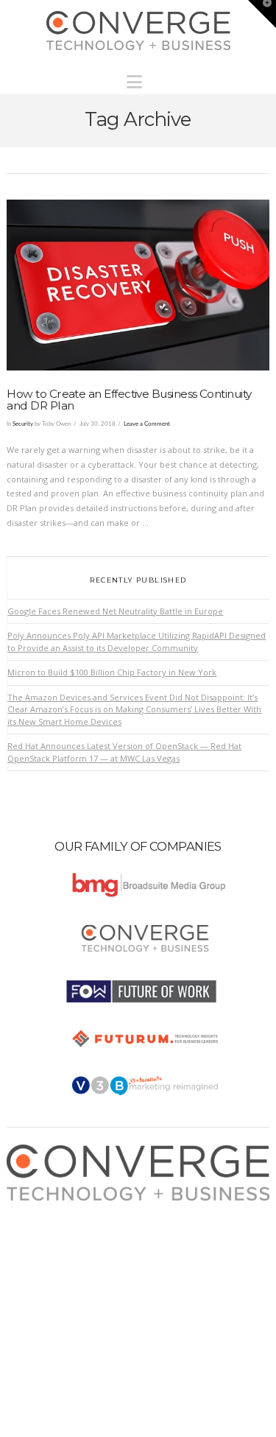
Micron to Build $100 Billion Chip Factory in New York (111, 672)
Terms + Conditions (59, 1236)
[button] (138, 78)
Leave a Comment (147, 424)
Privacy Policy (48, 1251)
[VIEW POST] (138, 285)
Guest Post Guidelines (64, 1265)
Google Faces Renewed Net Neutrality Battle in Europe (115, 610)
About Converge (53, 1207)
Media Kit (39, 1222)
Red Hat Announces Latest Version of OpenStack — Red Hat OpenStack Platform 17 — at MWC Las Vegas (124, 752)
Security (23, 424)
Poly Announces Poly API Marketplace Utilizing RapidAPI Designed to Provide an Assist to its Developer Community (136, 641)
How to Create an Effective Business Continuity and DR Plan (129, 400)
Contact (36, 1280)
